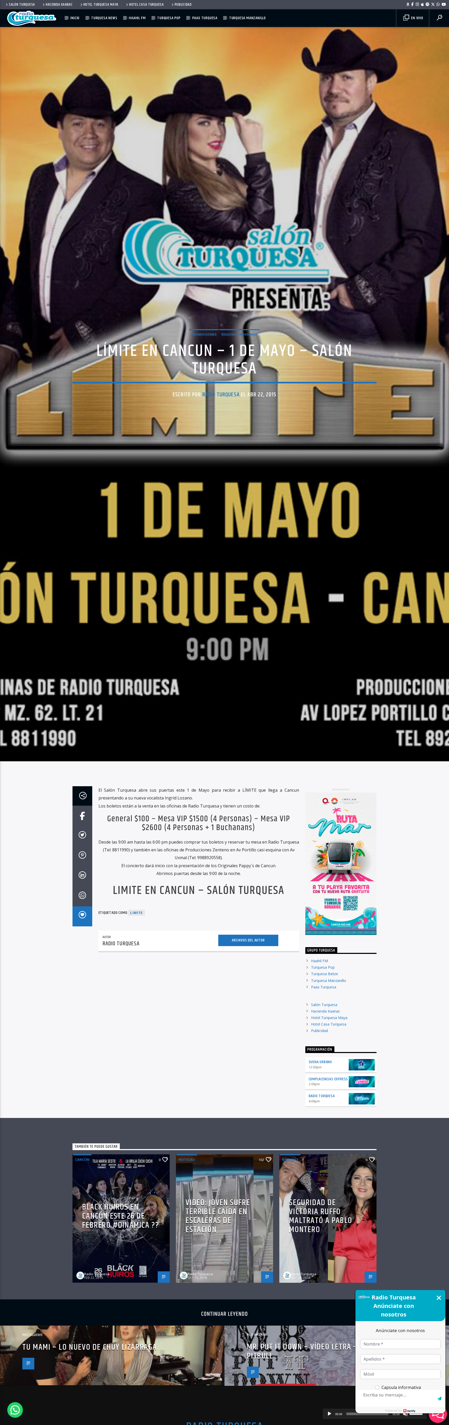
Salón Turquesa (22, 5)
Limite (136, 979)
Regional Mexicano (239, 365)
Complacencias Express (328, 1145)
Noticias (187, 1225)
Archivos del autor (248, 1006)
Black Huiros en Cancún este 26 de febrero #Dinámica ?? (120, 1282)
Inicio (75, 18)
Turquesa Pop (169, 18)
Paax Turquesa (204, 18)
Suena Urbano (320, 1128)
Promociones (204, 365)
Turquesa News (104, 18)
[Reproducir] (329, 1413)
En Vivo (416, 18)
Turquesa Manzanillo (247, 18)
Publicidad (183, 5)
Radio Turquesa (221, 425)
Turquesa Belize (324, 1039)
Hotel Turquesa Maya (101, 5)
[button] (15, 1410)
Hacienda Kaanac (59, 5)
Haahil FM (137, 18)
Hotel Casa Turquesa (146, 5)
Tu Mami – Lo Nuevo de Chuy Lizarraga (89, 1413)
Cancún (82, 1225)
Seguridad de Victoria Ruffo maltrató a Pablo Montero (320, 1282)
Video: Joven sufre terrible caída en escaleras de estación (218, 1282)
